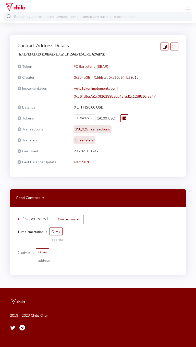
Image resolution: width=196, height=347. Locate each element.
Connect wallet (68, 219)
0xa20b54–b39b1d (123, 77)
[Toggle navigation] (186, 7)
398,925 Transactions (92, 129)
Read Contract (28, 197)
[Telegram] (22, 327)
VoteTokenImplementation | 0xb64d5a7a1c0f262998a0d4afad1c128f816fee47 (115, 92)
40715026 (82, 162)
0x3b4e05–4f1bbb (88, 77)
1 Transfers (84, 140)
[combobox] (102, 16)
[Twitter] (13, 327)
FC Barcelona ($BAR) (91, 66)
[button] (84, 118)
